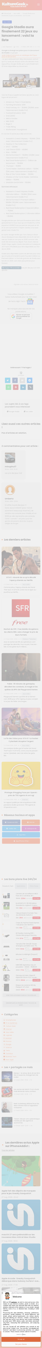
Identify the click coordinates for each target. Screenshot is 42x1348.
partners (14, 1302)
